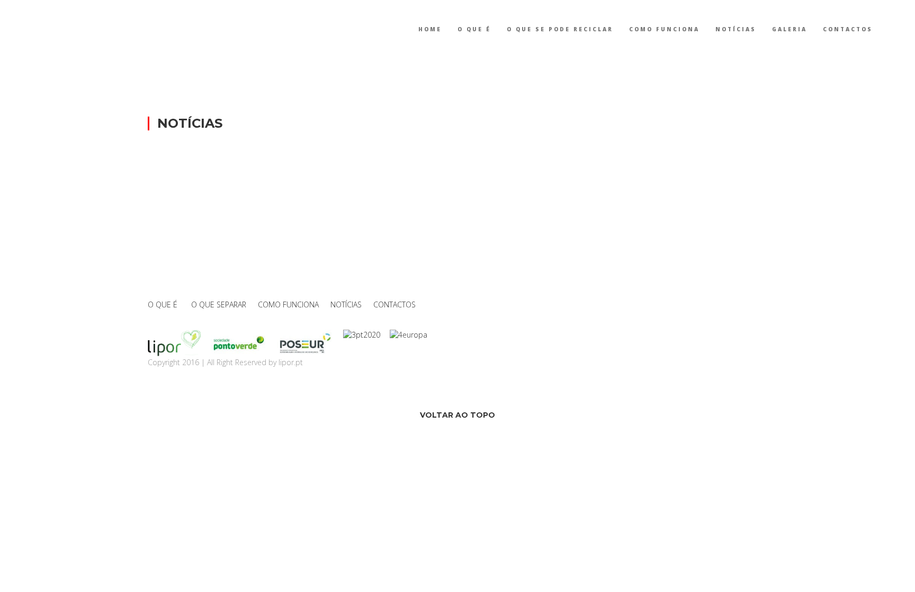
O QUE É (474, 29)
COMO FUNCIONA (664, 29)
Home (430, 29)
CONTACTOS (848, 29)
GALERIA (789, 29)
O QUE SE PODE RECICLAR (560, 29)
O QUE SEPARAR (218, 304)
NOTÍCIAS (735, 29)
